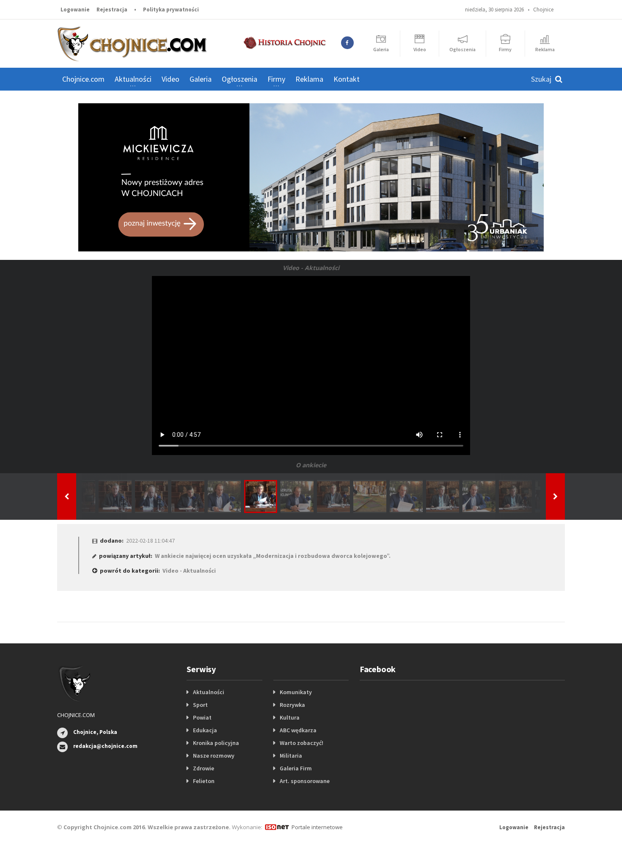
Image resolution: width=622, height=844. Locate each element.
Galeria (201, 79)
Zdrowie (203, 768)
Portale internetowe (317, 827)
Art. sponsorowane (305, 781)
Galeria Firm (296, 768)
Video (170, 79)
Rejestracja (111, 9)
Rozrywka (292, 705)
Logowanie (75, 9)
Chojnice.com (83, 79)
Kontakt (346, 79)
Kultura (290, 717)
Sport (200, 705)
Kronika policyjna (216, 743)
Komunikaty (296, 692)
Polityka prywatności (171, 9)
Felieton (204, 781)
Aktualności (208, 692)
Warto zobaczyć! (301, 743)
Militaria (291, 755)
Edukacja (205, 730)
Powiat (202, 717)
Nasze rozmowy (213, 755)
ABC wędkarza (298, 730)
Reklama (309, 79)
